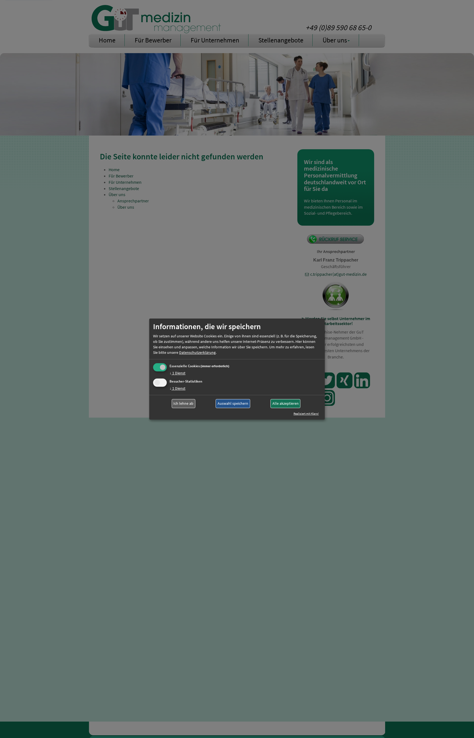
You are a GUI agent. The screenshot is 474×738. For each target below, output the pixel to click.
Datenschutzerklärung (197, 352)
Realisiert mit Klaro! (306, 413)
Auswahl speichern (233, 403)
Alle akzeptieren (285, 403)
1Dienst (177, 373)
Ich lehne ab (183, 403)
